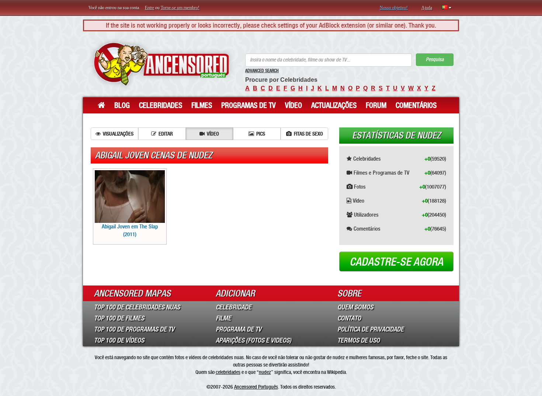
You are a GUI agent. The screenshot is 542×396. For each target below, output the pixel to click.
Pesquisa (435, 59)
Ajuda (426, 7)
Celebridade (233, 307)
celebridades (228, 372)
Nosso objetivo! (394, 7)
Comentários (416, 105)
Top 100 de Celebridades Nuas (137, 307)
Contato (349, 318)
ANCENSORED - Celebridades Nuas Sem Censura (161, 64)
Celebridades (160, 105)
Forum (376, 105)
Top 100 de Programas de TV (134, 329)
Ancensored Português (256, 387)
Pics (260, 134)
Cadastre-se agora (396, 262)
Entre (149, 7)
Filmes (201, 105)
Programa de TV (238, 329)
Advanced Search (262, 70)
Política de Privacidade (370, 329)
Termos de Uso (358, 340)
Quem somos (355, 307)
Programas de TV (248, 105)
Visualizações (118, 134)
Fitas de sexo (308, 134)
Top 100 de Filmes (119, 318)
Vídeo (293, 105)
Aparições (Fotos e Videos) (253, 340)
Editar (166, 134)
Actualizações (334, 105)
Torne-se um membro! (180, 7)
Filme (223, 318)
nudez (265, 372)
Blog (122, 105)
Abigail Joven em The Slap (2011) (130, 230)
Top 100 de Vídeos (119, 340)
